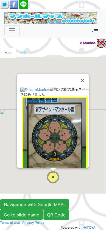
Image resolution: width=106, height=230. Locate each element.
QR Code (56, 214)
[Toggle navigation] (12, 30)
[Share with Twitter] (5, 4)
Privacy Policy (33, 222)
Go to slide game (21, 214)
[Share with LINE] (23, 4)
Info (23, 53)
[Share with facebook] (14, 4)
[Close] (82, 80)
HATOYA (88, 227)
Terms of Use (10, 222)
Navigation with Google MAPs (35, 204)
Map (8, 53)
